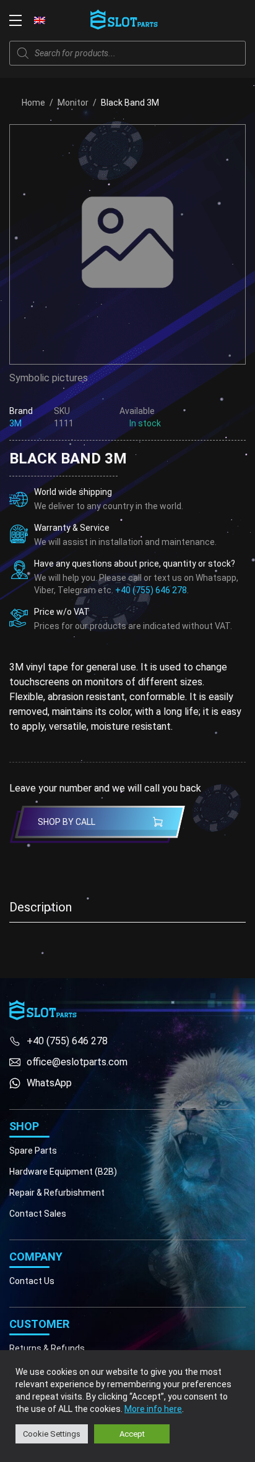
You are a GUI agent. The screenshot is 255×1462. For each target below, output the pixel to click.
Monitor (73, 103)
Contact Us (31, 1281)
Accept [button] (132, 1434)
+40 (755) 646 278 (151, 590)
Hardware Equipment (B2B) (63, 1172)
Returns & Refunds (47, 1348)
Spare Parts (33, 1151)
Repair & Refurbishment (57, 1193)
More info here (153, 1409)
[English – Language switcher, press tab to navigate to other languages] (39, 20)
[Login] (211, 20)
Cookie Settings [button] (51, 1434)
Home (33, 103)
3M (15, 423)
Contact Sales (37, 1214)
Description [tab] (40, 907)
